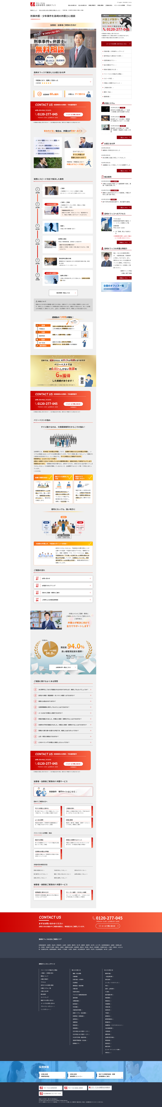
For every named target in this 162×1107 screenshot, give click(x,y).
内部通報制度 (108, 1028)
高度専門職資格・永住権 (79, 1040)
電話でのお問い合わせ (47, 1000)
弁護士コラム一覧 (46, 988)
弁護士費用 (100, 5)
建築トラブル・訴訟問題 (79, 1013)
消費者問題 (76, 1001)
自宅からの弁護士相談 (47, 985)
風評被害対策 (108, 995)
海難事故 (75, 1022)
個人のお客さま (72, 5)
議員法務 (107, 1046)
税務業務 (75, 1028)
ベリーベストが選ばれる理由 (49, 970)
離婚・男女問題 (77, 973)
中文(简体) (125, 2)
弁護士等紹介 (92, 5)
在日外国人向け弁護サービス (80, 1034)
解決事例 (43, 994)
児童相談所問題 (77, 1010)
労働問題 (75, 976)
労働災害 (75, 988)
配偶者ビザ (76, 1043)
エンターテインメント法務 (112, 1049)
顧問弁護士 (108, 973)
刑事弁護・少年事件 (78, 979)
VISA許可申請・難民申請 (79, 1037)
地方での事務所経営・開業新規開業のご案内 (107, 1075)
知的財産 (107, 1010)
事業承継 (107, 1040)
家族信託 (75, 1025)
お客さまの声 (44, 991)
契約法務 (107, 979)
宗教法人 (107, 1052)
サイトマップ (44, 997)
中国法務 (107, 1031)
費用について (44, 976)
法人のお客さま (82, 5)
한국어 (130, 2)
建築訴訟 (107, 1016)
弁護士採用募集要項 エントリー (76, 1075)
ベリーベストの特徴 (119, 5)
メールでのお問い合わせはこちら (116, 44)
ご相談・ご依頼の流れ (47, 973)
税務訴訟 (107, 1001)
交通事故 (75, 982)
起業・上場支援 (109, 988)
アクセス (129, 5)
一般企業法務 (108, 976)
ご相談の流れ (108, 5)
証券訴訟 (75, 1019)
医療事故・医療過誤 (78, 1016)
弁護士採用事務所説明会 (45, 1075)
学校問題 (75, 1007)
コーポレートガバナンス (111, 982)
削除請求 (75, 1004)
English (120, 2)
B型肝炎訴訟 (76, 992)
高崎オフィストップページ (47, 964)
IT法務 (107, 992)
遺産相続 (75, 998)
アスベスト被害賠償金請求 (80, 995)
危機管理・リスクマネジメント (113, 1025)
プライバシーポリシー (47, 1006)
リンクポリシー (45, 1009)
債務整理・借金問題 (78, 985)
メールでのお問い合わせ (48, 1003)
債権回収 (107, 1022)
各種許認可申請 (109, 1037)
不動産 (107, 1013)
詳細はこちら (123, 242)
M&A (106, 985)
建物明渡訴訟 (108, 1019)
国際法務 (107, 1034)
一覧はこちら (123, 137)
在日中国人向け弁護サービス (80, 1031)
